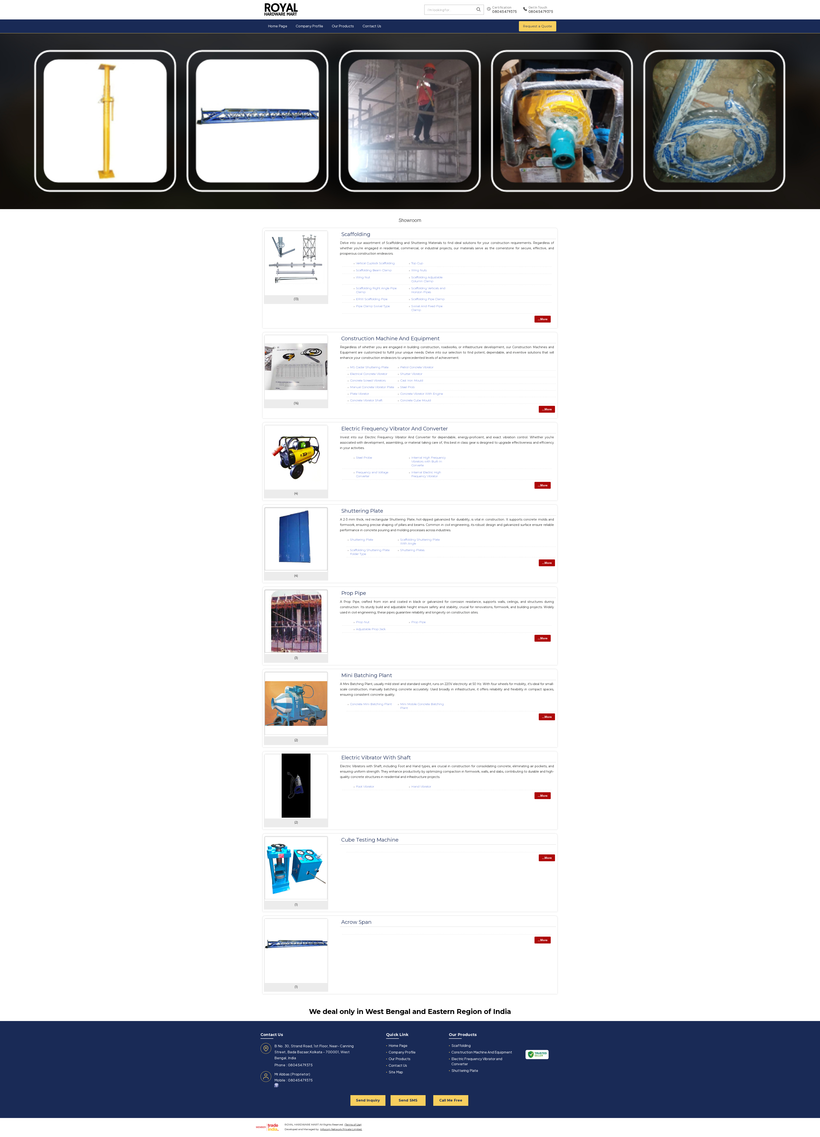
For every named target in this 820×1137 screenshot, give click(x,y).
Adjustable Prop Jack (371, 629)
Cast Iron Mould (411, 380)
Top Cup (417, 263)
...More (543, 319)
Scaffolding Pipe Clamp (428, 299)
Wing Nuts (419, 270)
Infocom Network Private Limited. (341, 1129)
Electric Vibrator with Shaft (376, 757)
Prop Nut (362, 622)
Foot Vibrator (365, 786)
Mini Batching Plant (366, 675)
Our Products (343, 26)
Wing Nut (363, 277)
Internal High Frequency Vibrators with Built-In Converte (428, 461)
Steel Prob (407, 387)
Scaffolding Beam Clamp (374, 270)
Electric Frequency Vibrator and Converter (394, 428)
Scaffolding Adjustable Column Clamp (426, 279)
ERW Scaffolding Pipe (371, 299)
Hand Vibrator (421, 786)
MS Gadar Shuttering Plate (369, 367)
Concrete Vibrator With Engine (421, 394)
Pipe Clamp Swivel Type (373, 306)
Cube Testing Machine (369, 840)
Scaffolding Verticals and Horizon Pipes (428, 290)
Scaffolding (355, 234)
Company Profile (309, 26)
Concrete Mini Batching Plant (371, 704)
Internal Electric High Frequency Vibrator (426, 474)
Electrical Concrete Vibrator (368, 374)
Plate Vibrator (359, 394)
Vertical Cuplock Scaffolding (375, 263)
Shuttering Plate (362, 511)
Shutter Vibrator (411, 374)
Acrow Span (356, 922)
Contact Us (372, 26)
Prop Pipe (353, 593)
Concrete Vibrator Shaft (366, 400)
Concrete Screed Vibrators (368, 380)
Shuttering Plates (412, 550)
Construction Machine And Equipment (390, 338)
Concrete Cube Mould (415, 400)
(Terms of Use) (353, 1124)
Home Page (277, 26)
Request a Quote (537, 26)
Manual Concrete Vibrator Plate (372, 387)
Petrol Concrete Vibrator (416, 367)
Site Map (396, 1072)
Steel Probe (364, 457)
